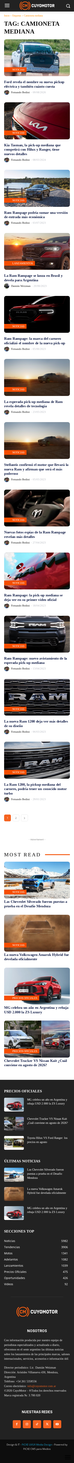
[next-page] (24, 818)
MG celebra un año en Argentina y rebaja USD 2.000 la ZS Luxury (36, 1010)
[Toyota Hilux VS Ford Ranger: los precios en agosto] (14, 1143)
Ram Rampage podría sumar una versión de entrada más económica (36, 215)
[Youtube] (57, 1424)
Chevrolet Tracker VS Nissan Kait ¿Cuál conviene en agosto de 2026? (35, 1063)
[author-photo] (7, 92)
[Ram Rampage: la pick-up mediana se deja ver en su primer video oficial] (37, 571)
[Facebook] (17, 1424)
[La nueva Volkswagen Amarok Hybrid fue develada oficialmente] (37, 933)
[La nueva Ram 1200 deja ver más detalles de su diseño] (37, 697)
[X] (47, 1424)
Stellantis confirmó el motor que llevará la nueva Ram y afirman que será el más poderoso (36, 469)
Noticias (18, 69)
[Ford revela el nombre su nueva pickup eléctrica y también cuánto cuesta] (37, 57)
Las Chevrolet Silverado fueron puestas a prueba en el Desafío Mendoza (35, 904)
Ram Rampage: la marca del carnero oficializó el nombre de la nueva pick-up (34, 340)
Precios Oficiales (24, 998)
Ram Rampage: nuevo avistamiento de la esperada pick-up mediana (35, 660)
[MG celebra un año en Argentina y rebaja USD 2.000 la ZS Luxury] (37, 986)
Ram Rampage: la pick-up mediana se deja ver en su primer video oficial (33, 597)
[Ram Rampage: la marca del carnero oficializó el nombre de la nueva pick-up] (37, 314)
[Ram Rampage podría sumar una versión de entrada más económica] (37, 188)
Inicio (7, 15)
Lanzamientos (22, 263)
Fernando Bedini (20, 92)
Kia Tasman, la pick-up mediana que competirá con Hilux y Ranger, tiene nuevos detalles (32, 149)
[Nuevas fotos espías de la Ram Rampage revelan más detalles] (37, 508)
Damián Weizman (21, 285)
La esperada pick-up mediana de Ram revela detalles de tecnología (33, 404)
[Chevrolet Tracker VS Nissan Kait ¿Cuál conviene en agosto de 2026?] (37, 1039)
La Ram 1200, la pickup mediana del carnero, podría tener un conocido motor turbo (35, 788)
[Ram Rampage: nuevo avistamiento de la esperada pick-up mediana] (37, 634)
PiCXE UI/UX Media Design (37, 1444)
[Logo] (37, 5)
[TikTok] (37, 1424)
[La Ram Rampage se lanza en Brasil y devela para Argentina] (37, 251)
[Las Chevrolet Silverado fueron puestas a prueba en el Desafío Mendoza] (37, 880)
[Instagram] (27, 1424)
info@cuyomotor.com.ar (41, 1386)
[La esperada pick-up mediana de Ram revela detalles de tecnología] (37, 377)
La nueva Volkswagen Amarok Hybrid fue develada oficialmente (36, 957)
